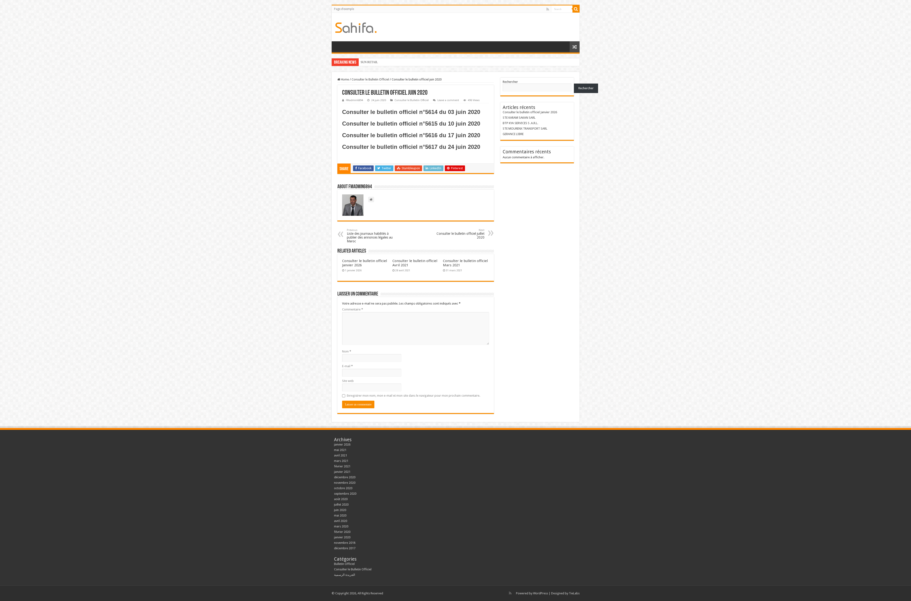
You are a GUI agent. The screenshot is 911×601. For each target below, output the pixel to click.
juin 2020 (340, 510)
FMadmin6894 (354, 100)
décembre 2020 (344, 477)
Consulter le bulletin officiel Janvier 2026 (530, 112)
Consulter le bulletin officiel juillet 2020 (460, 234)
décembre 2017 (344, 548)
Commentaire (352, 309)
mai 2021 (340, 450)
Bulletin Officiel (344, 564)
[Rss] (547, 9)
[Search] (576, 9)
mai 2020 (340, 515)
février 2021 (342, 466)
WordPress (540, 593)
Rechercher (510, 82)
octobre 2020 (343, 488)
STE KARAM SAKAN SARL (519, 117)
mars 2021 (341, 461)
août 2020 (341, 499)
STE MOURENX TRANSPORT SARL (525, 128)
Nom (346, 351)
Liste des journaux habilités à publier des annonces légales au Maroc (370, 236)
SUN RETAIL (369, 62)
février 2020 (342, 532)
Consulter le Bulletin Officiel (370, 79)
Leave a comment (448, 100)
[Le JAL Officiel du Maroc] (356, 27)
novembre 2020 (344, 482)
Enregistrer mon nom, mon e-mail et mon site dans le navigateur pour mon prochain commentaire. (413, 395)
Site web (348, 381)
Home (344, 79)
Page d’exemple (344, 9)
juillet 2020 (341, 504)
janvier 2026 (342, 444)
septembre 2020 (345, 493)
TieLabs (574, 593)
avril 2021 (340, 455)
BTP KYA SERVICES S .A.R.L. (520, 123)
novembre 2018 (344, 543)
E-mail (347, 366)
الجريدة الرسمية (344, 575)
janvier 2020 (342, 537)
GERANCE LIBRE (513, 134)
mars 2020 (341, 526)
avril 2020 (340, 521)
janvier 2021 (342, 472)
